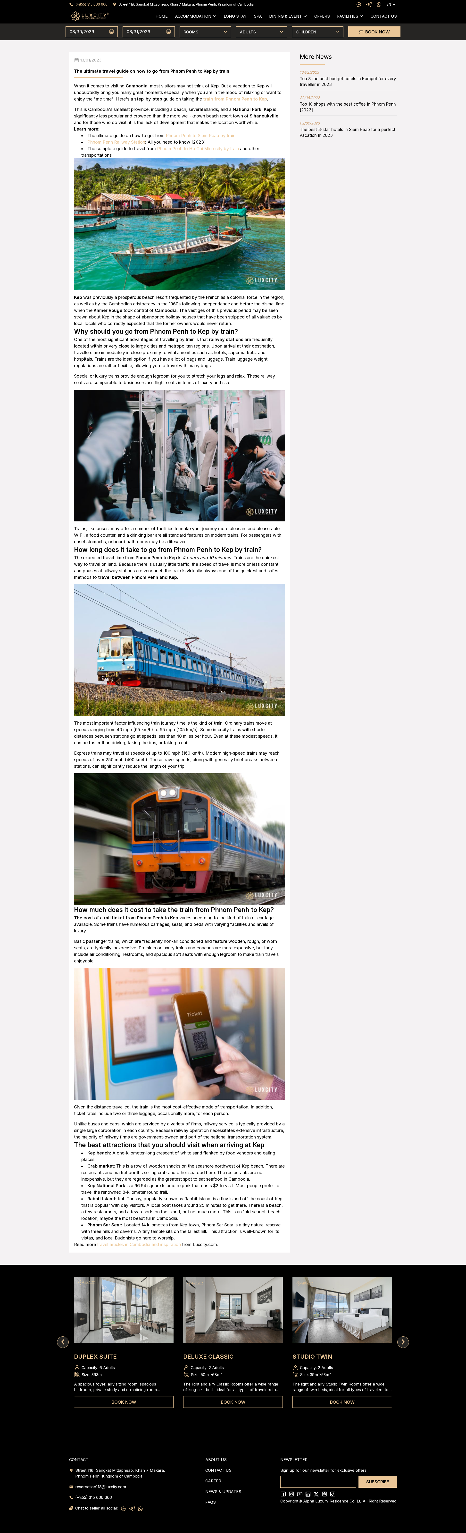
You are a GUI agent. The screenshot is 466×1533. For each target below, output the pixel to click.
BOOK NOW (377, 31)
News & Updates (223, 1491)
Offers (322, 16)
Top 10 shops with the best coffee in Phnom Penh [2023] (348, 103)
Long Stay (235, 16)
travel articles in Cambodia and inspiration (139, 1244)
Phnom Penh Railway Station (116, 142)
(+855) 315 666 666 (91, 4)
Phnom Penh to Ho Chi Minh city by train (198, 148)
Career (213, 1481)
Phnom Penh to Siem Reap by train (200, 135)
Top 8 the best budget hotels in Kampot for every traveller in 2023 (348, 78)
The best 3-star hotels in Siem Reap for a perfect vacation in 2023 (347, 129)
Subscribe (377, 1481)
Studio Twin (312, 1356)
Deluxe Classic (208, 1356)
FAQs (210, 1502)
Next (403, 1342)
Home (162, 16)
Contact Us (384, 16)
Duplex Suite (95, 1356)
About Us (216, 1459)
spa (258, 16)
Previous (63, 1342)
